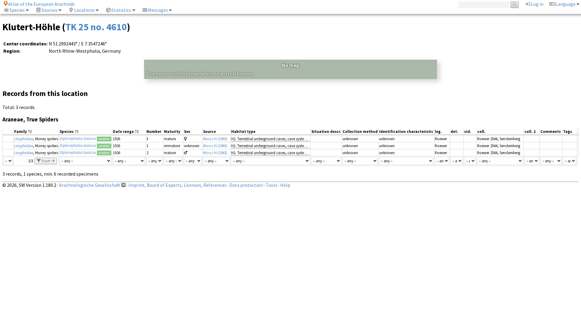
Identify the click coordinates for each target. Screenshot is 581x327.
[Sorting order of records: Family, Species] (30, 132)
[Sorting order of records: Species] (76, 132)
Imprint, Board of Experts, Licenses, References (177, 185)
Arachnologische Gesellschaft (89, 185)
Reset (46, 161)
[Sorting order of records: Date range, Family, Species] (137, 132)
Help (285, 185)
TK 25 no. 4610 (96, 27)
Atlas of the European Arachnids (41, 4)
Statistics (121, 10)
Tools (271, 185)
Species (17, 10)
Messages (158, 10)
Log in (537, 4)
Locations (84, 10)
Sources (49, 10)
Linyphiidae (23, 138)
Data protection (246, 185)
